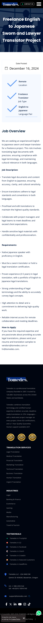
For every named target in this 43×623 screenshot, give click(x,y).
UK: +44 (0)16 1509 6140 (18, 588)
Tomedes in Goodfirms (18, 564)
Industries (12, 490)
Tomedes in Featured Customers (22, 560)
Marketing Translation (14, 465)
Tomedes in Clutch (17, 551)
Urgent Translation (13, 482)
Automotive (10, 521)
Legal (8, 495)
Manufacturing (12, 517)
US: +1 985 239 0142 (16, 586)
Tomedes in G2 (15, 543)
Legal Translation (13, 452)
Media (8, 512)
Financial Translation (14, 460)
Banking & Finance (13, 499)
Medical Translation (14, 456)
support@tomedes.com (18, 596)
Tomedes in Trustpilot (18, 538)
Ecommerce (10, 504)
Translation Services (18, 447)
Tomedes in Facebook (18, 547)
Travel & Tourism (12, 525)
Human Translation (13, 478)
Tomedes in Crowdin (18, 555)
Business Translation (14, 473)
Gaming (9, 508)
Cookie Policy (15, 619)
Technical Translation (14, 469)
